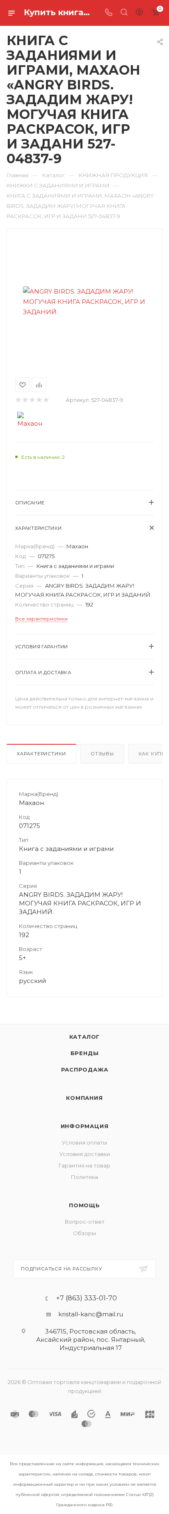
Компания (84, 1097)
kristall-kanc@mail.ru (90, 1314)
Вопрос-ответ (85, 1221)
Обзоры (84, 1233)
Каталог (84, 1036)
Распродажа (84, 1069)
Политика (84, 1177)
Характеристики (41, 754)
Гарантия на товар (84, 1165)
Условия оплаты (84, 1142)
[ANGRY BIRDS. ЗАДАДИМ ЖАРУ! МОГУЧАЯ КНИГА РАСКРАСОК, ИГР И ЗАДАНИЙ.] (84, 301)
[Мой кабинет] (139, 13)
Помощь (84, 1205)
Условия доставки (84, 1154)
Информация (85, 1126)
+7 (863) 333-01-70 (86, 1298)
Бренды (85, 1053)
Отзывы (102, 754)
